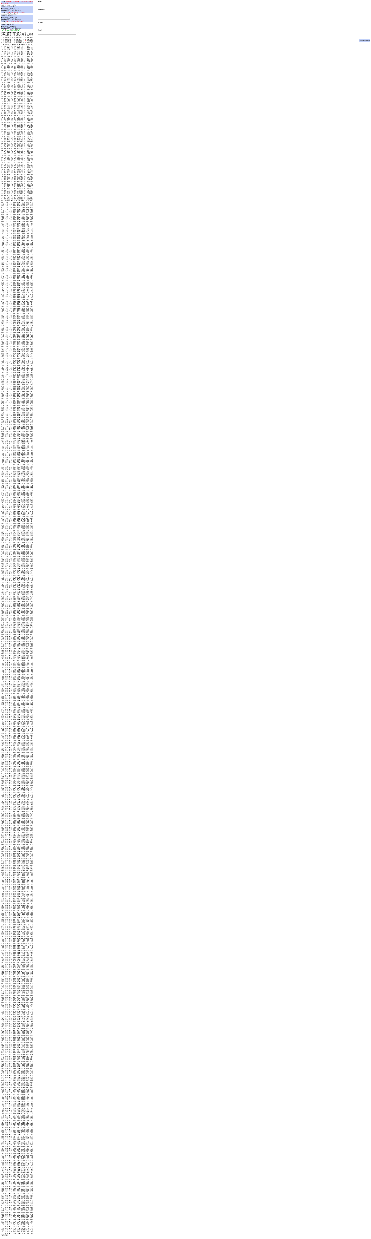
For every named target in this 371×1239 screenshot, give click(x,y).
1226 (31, 249)
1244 (6, 254)
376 (8, 93)
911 (25, 185)
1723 (2, 358)
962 (28, 194)
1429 (10, 294)
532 (28, 119)
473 (31, 108)
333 (31, 84)
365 (5, 91)
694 (2, 148)
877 (12, 180)
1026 (31, 206)
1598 (15, 331)
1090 (31, 220)
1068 (6, 216)
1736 (23, 360)
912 (28, 185)
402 (28, 96)
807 (12, 168)
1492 (6, 308)
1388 (6, 286)
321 (25, 82)
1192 (23, 242)
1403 (2, 289)
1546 (31, 319)
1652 (6, 343)
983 (31, 197)
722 (28, 152)
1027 (2, 207)
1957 (10, 409)
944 (2, 192)
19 (8, 36)
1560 (23, 322)
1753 (27, 364)
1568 (23, 324)
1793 (27, 372)
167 (12, 56)
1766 (15, 367)
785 (5, 164)
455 (5, 107)
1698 (31, 351)
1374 (15, 282)
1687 (19, 350)
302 (28, 79)
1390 (15, 286)
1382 (15, 284)
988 (15, 199)
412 (28, 98)
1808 (23, 376)
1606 (15, 332)
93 (6, 44)
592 (28, 129)
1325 (10, 272)
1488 (23, 306)
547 (12, 122)
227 (12, 67)
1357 (10, 279)
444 (2, 105)
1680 (23, 348)
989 (18, 199)
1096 (23, 221)
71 (23, 41)
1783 (19, 371)
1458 (31, 299)
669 (18, 143)
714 (2, 152)
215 (5, 65)
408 (15, 98)
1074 (31, 216)
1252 (6, 256)
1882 (31, 391)
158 (15, 55)
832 (28, 171)
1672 (23, 346)
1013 (10, 204)
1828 (6, 381)
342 (28, 86)
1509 (10, 312)
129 (18, 49)
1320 (23, 270)
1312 (23, 268)
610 (21, 133)
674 (2, 145)
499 (18, 114)
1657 (27, 343)
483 (31, 110)
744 (2, 157)
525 (5, 119)
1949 (10, 407)
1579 (2, 327)
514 (2, 117)
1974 (15, 412)
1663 (19, 345)
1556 (6, 322)
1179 (2, 240)
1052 (6, 213)
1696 (23, 351)
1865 (27, 388)
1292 (6, 265)
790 (21, 164)
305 (5, 81)
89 (30, 43)
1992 (23, 416)
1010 (31, 202)
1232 (23, 251)
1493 (10, 308)
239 (18, 69)
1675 (2, 348)
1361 (27, 279)
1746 (31, 362)
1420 (6, 292)
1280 (23, 261)
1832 (23, 381)
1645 (10, 341)
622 (28, 135)
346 (8, 88)
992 (28, 199)
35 (10, 37)
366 (8, 91)
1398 (15, 287)
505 (5, 115)
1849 (27, 384)
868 (15, 178)
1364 (6, 280)
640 (21, 138)
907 (12, 185)
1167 (19, 237)
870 (21, 178)
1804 (6, 376)
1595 (2, 331)
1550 (15, 320)
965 (5, 195)
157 (12, 55)
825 (5, 171)
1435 (2, 296)
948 (15, 192)
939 (18, 190)
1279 (19, 261)
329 (18, 84)
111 (25, 46)
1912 (23, 398)
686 (8, 147)
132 (28, 49)
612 (28, 133)
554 (2, 124)
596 (8, 131)
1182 (15, 240)
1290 (31, 263)
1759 (19, 365)
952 (28, 192)
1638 (15, 339)
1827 (2, 381)
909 (18, 185)
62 (3, 41)
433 (31, 102)
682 (28, 145)
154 (2, 55)
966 (8, 195)
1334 (15, 273)
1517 (10, 313)
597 (12, 131)
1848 (23, 384)
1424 (23, 292)
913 (31, 185)
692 (28, 147)
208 (15, 63)
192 (28, 60)
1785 (27, 371)
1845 (10, 384)
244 (2, 70)
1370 (31, 280)
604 (2, 133)
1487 (19, 306)
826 (8, 171)
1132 (6, 230)
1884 (6, 393)
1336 (23, 273)
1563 (2, 324)
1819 (2, 379)
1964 (6, 411)
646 (8, 140)
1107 (2, 225)
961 (25, 194)
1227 (2, 251)
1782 (15, 371)
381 (25, 93)
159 (18, 55)
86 (23, 43)
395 (5, 96)
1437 (10, 296)
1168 (23, 237)
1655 (19, 343)
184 (2, 60)
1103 (19, 223)
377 (12, 93)
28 (28, 36)
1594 (31, 329)
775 (5, 162)
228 (15, 67)
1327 (19, 272)
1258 (31, 256)
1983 (19, 414)
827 (12, 171)
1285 (10, 263)
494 (2, 114)
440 (21, 103)
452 (28, 105)
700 (21, 148)
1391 (19, 286)
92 (4, 44)
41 (23, 37)
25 (21, 36)
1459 (2, 301)
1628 (6, 338)
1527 (19, 315)
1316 (6, 270)
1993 (27, 416)
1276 (6, 261)
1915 (2, 400)
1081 (27, 218)
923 (31, 187)
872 (28, 178)
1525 (10, 315)
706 (8, 150)
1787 (2, 372)
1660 (6, 345)
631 (25, 136)
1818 (31, 378)
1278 (15, 261)
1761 (27, 365)
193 (31, 60)
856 (8, 176)
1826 (31, 379)
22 (15, 36)
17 (3, 36)
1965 (10, 411)
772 (28, 161)
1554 (31, 320)
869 (18, 178)
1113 (27, 225)
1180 (6, 240)
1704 (23, 353)
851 (25, 174)
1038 (15, 209)
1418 (31, 291)
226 (8, 67)
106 (8, 46)
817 (12, 169)
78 (6, 43)
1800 (23, 374)
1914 (31, 398)
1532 (6, 317)
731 (25, 154)
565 (5, 126)
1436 (6, 296)
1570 (31, 324)
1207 (19, 246)
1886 (15, 393)
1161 (27, 235)
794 (2, 166)
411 (25, 98)
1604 (6, 332)
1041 (27, 209)
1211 (2, 247)
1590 (15, 329)
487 (12, 112)
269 (18, 74)
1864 (23, 388)
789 (18, 164)
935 (5, 190)
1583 (19, 327)
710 (21, 150)
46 (1, 39)
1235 (2, 253)
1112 (23, 225)
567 (12, 126)
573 (31, 126)
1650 (31, 341)
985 (5, 199)
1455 (19, 299)
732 (28, 154)
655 (5, 141)
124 (2, 49)
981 (25, 197)
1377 (27, 282)
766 (8, 161)
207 (12, 63)
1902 (15, 397)
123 (31, 48)
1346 (31, 275)
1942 (15, 405)
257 (12, 72)
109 (18, 46)
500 (21, 114)
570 (21, 126)
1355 (2, 279)
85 (21, 43)
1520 (23, 313)
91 (1, 44)
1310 (15, 268)
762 (28, 159)
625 (5, 136)
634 (2, 138)
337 (12, 86)
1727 (19, 358)
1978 (31, 412)
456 (8, 107)
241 (25, 69)
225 (5, 67)
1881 (27, 391)
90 (32, 43)
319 (18, 82)
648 (15, 140)
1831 (19, 381)
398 (15, 96)
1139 (2, 232)
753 (31, 157)
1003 (2, 202)
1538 (31, 317)
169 (18, 56)
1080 (23, 218)
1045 (10, 211)
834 (2, 173)
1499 (2, 310)
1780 (6, 371)
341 (25, 86)
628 (15, 136)
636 (8, 138)
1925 (10, 402)
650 (21, 140)
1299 (2, 266)
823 (31, 169)
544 (2, 122)
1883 (2, 393)
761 (25, 159)
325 (5, 84)
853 (31, 174)
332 (28, 84)
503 (31, 114)
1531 (2, 317)
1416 (23, 291)
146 (8, 53)
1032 (23, 207)
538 (15, 121)
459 (18, 107)
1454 (15, 299)
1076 (6, 218)
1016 (23, 204)
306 (8, 81)
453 (31, 105)
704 (2, 150)
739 (18, 155)
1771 (2, 369)
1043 (2, 211)
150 (21, 53)
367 (12, 91)
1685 (10, 350)
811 (25, 168)
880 (21, 180)
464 (2, 108)
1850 (31, 384)
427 (12, 102)
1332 (6, 273)
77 (3, 43)
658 (15, 141)
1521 (27, 313)
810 (21, 168)
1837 (10, 383)
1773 (10, 369)
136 (8, 51)
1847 (19, 384)
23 (17, 36)
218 (15, 65)
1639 (19, 339)
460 (21, 107)
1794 (31, 372)
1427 (2, 294)
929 (18, 188)
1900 (6, 397)
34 (8, 37)
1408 (23, 289)
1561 (27, 322)
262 (28, 72)
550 (21, 122)
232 (28, 67)
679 (18, 145)
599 (18, 131)
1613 (10, 334)
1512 (23, 312)
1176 (23, 239)
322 (28, 82)
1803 (2, 376)
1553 (27, 320)
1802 (31, 374)
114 (2, 48)
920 (21, 187)
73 (28, 41)
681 (25, 145)
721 (25, 152)
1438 (15, 296)
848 (15, 174)
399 (18, 96)
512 (28, 115)
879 (18, 180)
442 (28, 103)
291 (25, 77)
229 (18, 67)
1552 (23, 320)
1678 (15, 348)
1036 (6, 209)
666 (8, 143)
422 (28, 100)
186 (8, 60)
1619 (2, 336)
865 (5, 178)
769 (18, 161)
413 (31, 98)
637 (12, 138)
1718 (15, 357)
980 (21, 197)
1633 (27, 338)
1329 (27, 272)
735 (5, 155)
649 (18, 140)
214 (2, 65)
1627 (2, 338)
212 (28, 63)
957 (12, 194)
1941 (10, 405)
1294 (15, 265)
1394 (31, 286)
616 (8, 135)
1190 (15, 242)
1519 (19, 313)
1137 (27, 230)
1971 (2, 412)
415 (5, 100)
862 (28, 176)
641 (25, 138)
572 (28, 126)
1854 (15, 386)
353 (31, 88)
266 (8, 74)
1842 (31, 383)
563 (31, 124)
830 (21, 171)
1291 (2, 265)
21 (12, 36)
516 (8, 117)
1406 (15, 289)
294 (2, 79)
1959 (19, 409)
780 (21, 162)
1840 (23, 383)
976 (8, 197)
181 (25, 58)
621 (25, 135)
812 (28, 168)
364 (2, 91)
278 (15, 76)
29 (30, 36)
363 (31, 89)
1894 (15, 395)
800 (21, 166)
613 (31, 133)
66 (12, 41)
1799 (19, 374)
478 (15, 110)
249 (18, 70)
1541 (10, 319)
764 (2, 161)
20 (10, 36)
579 (18, 128)
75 (32, 41)
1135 (19, 230)
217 (12, 65)
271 (25, 74)
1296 (23, 265)
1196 (6, 244)
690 (21, 147)
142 (28, 51)
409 (18, 98)
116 (8, 48)
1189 (10, 242)
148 (15, 53)
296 (8, 79)
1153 (27, 233)
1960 (23, 409)
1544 (23, 319)
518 (15, 117)
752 (28, 157)
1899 (2, 397)
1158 (15, 235)
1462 (15, 301)
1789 (10, 372)
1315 (2, 270)
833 (31, 171)
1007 (19, 202)
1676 (6, 348)
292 (28, 77)
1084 (6, 220)
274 (2, 76)
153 (31, 53)
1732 (6, 360)
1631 (19, 338)
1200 (23, 244)
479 (18, 110)
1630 (15, 338)
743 (31, 155)
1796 (6, 374)
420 (21, 100)
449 (18, 105)
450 (21, 105)
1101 (10, 223)
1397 (10, 287)
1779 (2, 371)
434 (2, 103)
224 (2, 67)
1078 (15, 218)
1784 (23, 371)
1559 (19, 322)
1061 (10, 214)
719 (18, 152)
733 (31, 154)
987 (12, 199)
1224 (23, 249)
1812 (6, 378)
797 (12, 166)
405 (5, 98)
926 (8, 188)
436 (8, 103)
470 (21, 108)
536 (8, 121)
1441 (27, 296)
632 (28, 136)
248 (15, 70)
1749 (10, 364)
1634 (31, 338)
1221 (10, 249)
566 (8, 126)
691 (25, 147)
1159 (19, 235)
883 (31, 180)
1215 (19, 247)
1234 (31, 251)
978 (15, 197)
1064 (23, 214)
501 (25, 114)
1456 (23, 299)
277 (12, 76)
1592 (23, 329)
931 (25, 188)
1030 (15, 207)
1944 (23, 405)
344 (2, 88)
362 (28, 89)
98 (17, 44)
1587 (2, 329)
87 (26, 43)
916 (8, 187)
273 (31, 74)
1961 (27, 409)
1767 (19, 367)
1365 (10, 280)
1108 (6, 225)
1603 (2, 332)
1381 (10, 284)
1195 (2, 244)
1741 (10, 362)
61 (1, 41)
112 (28, 46)
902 (28, 183)
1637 (10, 339)
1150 (15, 233)
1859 (2, 388)
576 (8, 128)
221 (25, 65)
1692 (6, 351)
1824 (23, 379)
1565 (10, 324)
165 (5, 56)
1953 (27, 407)
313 (31, 81)
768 (15, 161)
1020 (6, 206)
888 (15, 181)
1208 (23, 246)
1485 (10, 306)
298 (15, 79)
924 (2, 188)
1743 (19, 362)
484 (2, 112)
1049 (27, 211)
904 (2, 185)
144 (2, 53)
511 (25, 115)
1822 (15, 379)
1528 (23, 315)
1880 (23, 391)
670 (21, 143)
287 (12, 77)
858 (15, 176)
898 (15, 183)
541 (25, 121)
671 (25, 143)
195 (5, 62)
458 (15, 107)
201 (25, 62)
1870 (15, 390)
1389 (10, 286)
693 (31, 147)
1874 (31, 390)
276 (8, 76)
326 (8, 84)
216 (8, 65)
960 (21, 194)
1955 (2, 409)
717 (12, 152)
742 (28, 155)
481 (25, 110)
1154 (31, 233)
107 (12, 46)
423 (31, 100)
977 (12, 197)
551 (25, 122)
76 (1, 43)
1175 (19, 239)
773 (31, 161)
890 (21, 181)
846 (8, 174)
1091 (2, 221)
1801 (27, 374)
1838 (15, 383)
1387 (2, 286)
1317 (10, 270)
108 (15, 46)
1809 (27, 376)
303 (31, 79)
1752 (23, 364)
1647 (19, 341)
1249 (27, 254)
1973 (10, 412)
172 (28, 56)
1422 (15, 292)
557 (12, 124)
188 (15, 60)
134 (2, 51)
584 (2, 129)
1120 (23, 227)
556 (8, 124)
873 (31, 178)
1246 (15, 254)
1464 (23, 301)
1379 (2, 284)
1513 (27, 312)
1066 (31, 214)
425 (5, 102)
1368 (23, 280)
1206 (15, 246)
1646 (15, 341)
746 (8, 157)
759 (18, 159)
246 (8, 70)
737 (12, 155)
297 (12, 79)
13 (28, 34)
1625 (27, 336)
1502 (15, 310)
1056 (23, 213)
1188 (6, 242)
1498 (31, 308)
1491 (2, 308)
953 (31, 192)
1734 (15, 360)
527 (12, 119)
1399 (19, 287)
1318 (15, 270)
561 (25, 124)
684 (2, 147)
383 (31, 93)
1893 (10, 395)
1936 (23, 404)
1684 (6, 350)
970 (21, 195)
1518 (15, 313)
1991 (19, 416)
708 (15, 150)
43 (28, 37)
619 (18, 135)
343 (31, 86)
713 (31, 150)
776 (8, 162)
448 (15, 105)
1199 (19, 244)
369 (18, 91)
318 (15, 82)
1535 (19, 317)
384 (2, 95)
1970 (31, 411)
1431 (19, 294)
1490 (31, 306)
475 (5, 110)
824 (2, 171)
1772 (6, 369)
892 (28, 181)
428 (15, 102)
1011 (2, 204)
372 (28, 91)
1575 (19, 325)
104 (2, 46)
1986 (31, 414)
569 (18, 126)
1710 (15, 355)
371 (25, 91)
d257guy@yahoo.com (13, 10)
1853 (10, 386)
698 (15, 148)
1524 (6, 315)
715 (5, 152)
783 (31, 162)
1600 (23, 331)
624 (2, 136)
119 (18, 48)
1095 (19, 221)
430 (21, 102)
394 (2, 96)
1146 (31, 232)
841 (25, 173)
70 (21, 41)
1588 (6, 329)
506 (8, 115)
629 (18, 136)
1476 (6, 305)
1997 (10, 417)
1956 (6, 409)
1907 (2, 398)
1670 (15, 346)
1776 (23, 369)
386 (8, 95)
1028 (6, 207)
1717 (10, 357)
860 (21, 176)
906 (8, 185)
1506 (31, 310)
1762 (31, 365)
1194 (31, 242)
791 (25, 164)
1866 (31, 388)
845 (5, 174)
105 (5, 46)
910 (21, 185)
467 (12, 108)
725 (5, 154)
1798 (15, 374)
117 (12, 48)
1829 (10, 381)
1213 (10, 247)
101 (25, 44)
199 (18, 62)
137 (12, 51)
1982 (15, 414)
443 (31, 103)
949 (18, 192)
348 (15, 88)
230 (21, 67)
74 (30, 41)
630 (21, 136)
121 (25, 48)
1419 (2, 292)
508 (15, 115)
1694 (15, 351)
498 (15, 114)
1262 (15, 258)
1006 (15, 202)
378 (15, 93)
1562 (31, 322)
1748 (6, 364)
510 (21, 115)
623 (31, 135)
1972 (6, 412)
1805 (10, 376)
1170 (31, 237)
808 (15, 168)
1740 (6, 362)
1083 (2, 220)
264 (2, 74)
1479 (19, 305)
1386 (31, 284)
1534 (15, 317)
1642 (31, 339)
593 (31, 129)
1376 (23, 282)
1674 (31, 346)
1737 (27, 360)
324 (2, 84)
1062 (15, 214)
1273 (27, 259)
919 (18, 187)
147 (12, 53)
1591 (19, 329)
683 (31, 145)
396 (8, 96)
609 (18, 133)
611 (25, 133)
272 (28, 74)
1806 (15, 376)
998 (15, 200)
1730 (31, 358)
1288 (23, 263)
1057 (27, 213)
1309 (10, 268)
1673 (27, 346)
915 (5, 187)
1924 (6, 402)
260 (21, 72)
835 (5, 173)
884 (2, 181)
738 (15, 155)
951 (25, 192)
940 (21, 190)
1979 (2, 414)
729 (18, 154)
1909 (10, 398)
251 (25, 70)
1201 (27, 244)
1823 (19, 379)
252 (28, 70)
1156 (6, 235)
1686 (15, 350)
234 (2, 69)
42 (26, 37)
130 (21, 49)
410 (21, 98)
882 (28, 180)
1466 (31, 301)
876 (8, 180)
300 (21, 79)
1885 (10, 393)
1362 (31, 279)
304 (2, 81)
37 (15, 37)
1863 (19, 388)
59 (30, 39)
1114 (31, 225)
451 (25, 105)
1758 (15, 365)
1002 (31, 200)
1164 (6, 237)
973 (31, 195)
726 (8, 154)
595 (5, 131)
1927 (19, 402)
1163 (2, 237)
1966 (15, 411)
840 (21, 173)
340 (21, 86)
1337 (27, 273)
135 (5, 51)
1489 (27, 306)
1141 (10, 232)
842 (28, 173)
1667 (2, 346)
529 (18, 119)
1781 (10, 371)
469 (18, 108)
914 (2, 187)
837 (12, 173)
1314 (31, 268)
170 (21, 56)
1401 (27, 287)
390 (21, 95)
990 (21, 199)
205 (5, 63)
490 (21, 112)
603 (31, 131)
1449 (27, 298)
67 (15, 41)
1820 (6, 379)
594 (2, 131)
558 (15, 124)
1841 (27, 383)
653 (31, 140)
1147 (2, 233)
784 (2, 164)
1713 (27, 355)
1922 (31, 400)
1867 (2, 390)
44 (30, 37)
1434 (31, 294)
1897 (27, 395)
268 (15, 74)
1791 (19, 372)
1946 (31, 405)
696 (8, 148)
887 (12, 181)
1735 (19, 360)
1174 (15, 239)
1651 (2, 343)
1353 (27, 277)
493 (31, 112)
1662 (15, 345)
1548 (6, 320)
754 (2, 159)
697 (12, 148)
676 (8, 145)
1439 (19, 296)
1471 (19, 303)
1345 (27, 275)
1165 (10, 237)
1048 (23, 211)
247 (12, 70)
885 (5, 181)
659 (18, 141)
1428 (6, 294)
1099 (2, 223)
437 (12, 103)
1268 (6, 259)
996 (8, 200)
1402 (31, 287)
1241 (27, 253)
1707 (2, 355)
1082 (31, 218)
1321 (27, 270)
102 (28, 44)
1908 (6, 398)
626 (8, 136)
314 (2, 82)
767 (12, 161)
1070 (15, 216)
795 (5, 166)
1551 (19, 320)
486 (8, 112)
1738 (31, 360)
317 (12, 82)
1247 (19, 254)
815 (5, 169)
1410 (31, 289)
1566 (15, 324)
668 (15, 143)
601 (25, 131)
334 (2, 86)
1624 (23, 336)
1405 (10, 289)
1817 (27, 378)
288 (15, 77)
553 (31, 122)
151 (25, 53)
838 (15, 173)
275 (5, 76)
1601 (27, 331)
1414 (15, 291)
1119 (19, 227)
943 (31, 190)
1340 (6, 275)
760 (21, 159)
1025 (27, 206)
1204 (6, 246)
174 (2, 58)
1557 (10, 322)
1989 (10, 416)
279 (18, 76)
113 (31, 46)
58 (28, 39)
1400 (23, 287)
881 (25, 180)
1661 (10, 345)
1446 (15, 298)
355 (5, 89)
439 (18, 103)
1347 (2, 277)
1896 (23, 395)
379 (18, 93)
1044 (6, 211)
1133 (10, 230)
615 (5, 135)
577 (12, 128)
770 (21, 161)
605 (5, 133)
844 (2, 174)
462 (28, 107)
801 (25, 166)
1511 (19, 312)
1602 (31, 331)
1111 (19, 225)
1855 (19, 386)
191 (25, 60)
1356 (6, 279)
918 (15, 187)
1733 (10, 360)
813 (31, 168)
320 (21, 82)
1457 (27, 299)
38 (17, 37)
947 (12, 192)
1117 (10, 227)
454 (2, 107)
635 (5, 138)
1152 (23, 233)
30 (32, 36)
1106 (31, 223)
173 (31, 56)
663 (31, 141)
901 (25, 183)
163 (31, 55)
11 (23, 34)
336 (8, 86)
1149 (10, 233)
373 (31, 91)
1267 (2, 259)
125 (5, 49)
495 (5, 114)
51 (12, 39)
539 (18, 121)
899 (18, 183)
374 (2, 93)
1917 (10, 400)
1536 (23, 317)
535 (5, 121)
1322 (31, 270)
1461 (10, 301)
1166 (15, 237)
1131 (2, 230)
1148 (6, 233)
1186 (31, 240)
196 (8, 62)
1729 (27, 358)
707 (12, 150)
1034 (31, 207)
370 (21, 91)
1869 (10, 390)
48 (6, 39)
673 (31, 143)
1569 (27, 324)
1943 (19, 405)
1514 (31, 312)
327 (12, 84)
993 (31, 199)
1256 (23, 256)
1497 (27, 308)
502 (28, 114)
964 (2, 195)
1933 (10, 404)
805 (5, 168)
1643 (2, 341)
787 (12, 164)
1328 (23, 272)
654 (2, 141)
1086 (15, 220)
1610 (31, 332)
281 (25, 76)
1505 (27, 310)
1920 (23, 400)
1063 (19, 214)
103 (31, 44)
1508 (6, 312)
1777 (27, 369)
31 (1, 37)
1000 (22, 200)
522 (28, 117)
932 (28, 188)
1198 (15, 244)
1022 (15, 206)
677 (12, 145)
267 (12, 74)
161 (25, 55)
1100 (6, 223)
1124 (6, 228)
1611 (2, 334)
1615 (19, 334)
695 (5, 148)
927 (12, 188)
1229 (10, 251)
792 (28, 164)
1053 (10, 213)
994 (2, 200)
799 (18, 166)
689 (18, 147)
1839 (19, 383)
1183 (19, 240)
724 (2, 154)
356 (8, 89)
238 (15, 69)
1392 (23, 286)
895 (5, 183)
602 (28, 131)
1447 (19, 298)
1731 (2, 360)
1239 (19, 253)
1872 (23, 390)
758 (15, 159)
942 (28, 190)
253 (31, 70)
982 (28, 197)
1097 (27, 221)
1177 (27, 239)
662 (28, 141)
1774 (15, 369)
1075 (2, 218)
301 (25, 79)
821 (25, 169)
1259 (2, 258)
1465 (27, 301)
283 (31, 76)
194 (2, 62)
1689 (27, 350)
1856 (23, 386)
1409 (27, 289)
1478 (15, 305)
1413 (10, 291)
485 (5, 112)
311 (25, 81)
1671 (19, 346)
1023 (19, 206)
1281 (27, 261)
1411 (2, 291)
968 (15, 195)
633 (31, 136)
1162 (31, 235)
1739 (2, 362)
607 (12, 133)
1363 (2, 280)
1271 (19, 259)
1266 (31, 258)
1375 (19, 282)
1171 (2, 239)
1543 (19, 319)
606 (8, 133)
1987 (2, 416)
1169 (27, 237)
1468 (6, 303)
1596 (6, 331)
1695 (19, 351)
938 (15, 190)
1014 (15, 204)
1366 (15, 280)
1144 (23, 232)
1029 (10, 207)
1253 (10, 256)
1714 (31, 355)
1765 (10, 367)
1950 (15, 407)
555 (5, 124)
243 (31, 69)
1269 (10, 259)
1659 (2, 345)
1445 (10, 298)
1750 (15, 364)
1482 (31, 305)
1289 (27, 263)
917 (12, 187)
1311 (19, 268)
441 (25, 103)
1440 (23, 296)
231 (25, 67)
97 (15, 44)
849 (18, 174)
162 (28, 55)
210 (21, 63)
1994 (31, 416)
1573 (10, 325)
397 (12, 96)
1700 (6, 353)
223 (31, 65)
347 (12, 88)
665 (5, 143)
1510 (15, 312)
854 (2, 176)
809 (18, 168)
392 (28, 95)
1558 (15, 322)
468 (15, 108)
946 (8, 192)
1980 (6, 414)
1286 (15, 263)
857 (12, 176)
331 (25, 84)
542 (28, 121)
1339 (2, 275)
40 (21, 37)
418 (15, 100)
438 (15, 103)
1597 (10, 331)
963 (31, 194)
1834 (31, 381)
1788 (6, 372)
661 (25, 141)
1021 (10, 206)
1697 (27, 351)
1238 (15, 253)
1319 (19, 270)
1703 (19, 353)
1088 (23, 220)
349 (18, 88)
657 (12, 141)
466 (8, 108)
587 (12, 129)
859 (18, 176)
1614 (15, 334)
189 (18, 60)
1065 (27, 214)
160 (21, 55)
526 (8, 119)
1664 (23, 345)
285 (5, 77)
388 (15, 95)
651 (25, 140)
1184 (23, 240)
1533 (10, 317)
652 (28, 140)
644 (2, 140)
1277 (10, 261)
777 (12, 162)
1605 (10, 332)
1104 (23, 223)
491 (25, 112)
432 (28, 102)
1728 (23, 358)
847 (12, 174)
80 (10, 43)
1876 (6, 391)
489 (18, 112)
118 (15, 48)
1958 (15, 409)
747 (12, 157)
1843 (2, 384)
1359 (19, 279)
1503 (19, 310)
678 (15, 145)
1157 (10, 235)
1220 (6, 249)
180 (21, 58)
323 (31, 82)
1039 (19, 209)
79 (8, 43)
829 (18, 171)
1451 (2, 299)
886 (8, 181)
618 (15, 135)
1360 (23, 279)
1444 (6, 298)
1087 (19, 220)
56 (23, 39)
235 (5, 69)
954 (2, 194)
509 (18, 115)
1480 (23, 305)
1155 (2, 235)
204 (2, 63)
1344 (23, 275)
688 (15, 147)
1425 (27, 292)
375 (5, 93)
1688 (23, 350)
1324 (6, 272)
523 (31, 117)
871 (25, 178)
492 (28, 112)
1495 (19, 308)
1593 (27, 329)
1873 (27, 390)
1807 (19, 376)
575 (5, 128)
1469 (10, 303)
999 (19, 200)
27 (26, 36)
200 (21, 62)
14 (30, 34)
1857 (27, 386)
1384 (23, 284)
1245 (10, 254)
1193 (27, 242)
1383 (19, 284)
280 (21, 76)
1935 (19, 404)
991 (25, 199)
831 (25, 171)
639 (18, 138)
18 (6, 36)
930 (21, 188)
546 (8, 122)
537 (12, 121)
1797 (10, 374)
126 (8, 49)
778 (15, 162)
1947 (2, 407)
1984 (23, 414)
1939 (2, 405)
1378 (31, 282)
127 (12, 49)
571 (25, 126)
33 (6, 37)
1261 (10, 258)
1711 (19, 355)
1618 (31, 334)
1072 (23, 216)
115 (5, 48)
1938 (31, 404)
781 (25, 162)
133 (31, 49)
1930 (31, 402)
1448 (23, 298)
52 (15, 39)
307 (12, 81)
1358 (15, 279)
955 (5, 194)
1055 (19, 213)
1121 (27, 227)
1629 (10, 338)
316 (8, 82)
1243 (2, 254)
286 (8, 77)
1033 (27, 207)
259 (18, 72)
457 (12, 107)
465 (5, 108)
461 (25, 107)
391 (25, 95)
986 (8, 199)
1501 (10, 310)
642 (28, 138)
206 (8, 63)
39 (19, 37)
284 (2, 77)
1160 (23, 235)
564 (2, 126)
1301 (10, 266)
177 (12, 58)
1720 (23, 357)
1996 (6, 417)
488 (15, 112)
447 (12, 105)
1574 (15, 325)
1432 (23, 294)
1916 (6, 400)
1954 (31, 407)
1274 (31, 259)
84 (19, 43)
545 (5, 122)
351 (25, 88)
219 (18, 65)
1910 (15, 398)
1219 (2, 249)
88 (28, 43)
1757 (10, 365)
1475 (2, 305)
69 (19, 41)
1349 (10, 277)
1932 (6, 404)
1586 (31, 327)
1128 (23, 228)
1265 (27, 258)
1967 (19, 411)
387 (12, 95)
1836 (6, 383)
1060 (6, 214)
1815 (19, 378)
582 (28, 128)
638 (15, 138)
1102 (15, 223)
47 (3, 39)
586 (8, 129)
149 (18, 53)
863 (31, 176)
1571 (2, 325)
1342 (15, 275)
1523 (2, 315)
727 (12, 154)
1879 (19, 391)
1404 (6, 289)
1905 (27, 397)
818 (15, 169)
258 (15, 72)
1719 (19, 357)
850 (21, 174)
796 (8, 166)
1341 (10, 275)
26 (23, 36)
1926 (15, 402)
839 (18, 173)
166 (8, 56)
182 (28, 58)
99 (20, 44)
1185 (27, 240)
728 (15, 154)
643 (31, 138)
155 (5, 55)
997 (12, 200)
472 (28, 108)
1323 (2, 272)
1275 (2, 261)
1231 (19, 251)
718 (15, 152)
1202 (31, 244)
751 (25, 157)
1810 (31, 376)
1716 (6, 357)
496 (8, 114)
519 (18, 117)
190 (21, 60)
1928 (23, 402)
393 (31, 95)
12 (25, 34)
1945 (27, 405)
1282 (31, 261)
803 (31, 166)
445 (5, 105)
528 (15, 119)
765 (5, 161)
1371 (2, 282)
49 (8, 39)
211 (25, 63)
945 (5, 192)
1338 (31, 273)
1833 (27, 381)
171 (25, 56)
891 (25, 181)
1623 (19, 336)
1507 (2, 312)
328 (15, 84)
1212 (6, 247)
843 (31, 173)
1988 (6, 416)
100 (22, 44)
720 (21, 152)
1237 (10, 253)
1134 (15, 230)
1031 (19, 207)
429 (18, 102)
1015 (19, 204)
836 (8, 173)
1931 (2, 404)
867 (12, 178)
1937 (27, 404)
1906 (31, 397)
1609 (27, 332)
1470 (15, 303)
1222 (15, 249)
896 (8, 183)
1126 (15, 228)
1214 (15, 247)
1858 (31, 386)
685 (5, 147)
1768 (23, 367)
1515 (2, 313)
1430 (15, 294)
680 (21, 145)
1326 (15, 272)
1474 (31, 303)
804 (2, 168)
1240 (23, 253)
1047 (19, 211)
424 (2, 102)
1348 (6, 277)
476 (8, 110)
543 (31, 121)
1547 (2, 320)
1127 (19, 228)
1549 (10, 320)
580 (21, 128)
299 (18, 79)
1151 (19, 233)
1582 (15, 327)
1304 (23, 266)
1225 (27, 249)
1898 (31, 395)
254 (2, 72)
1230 (15, 251)
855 (5, 176)
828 (15, 171)
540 (21, 121)
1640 (23, 339)
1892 (6, 395)
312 (28, 81)
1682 (31, 348)
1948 (6, 407)
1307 (2, 268)
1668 (6, 346)
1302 (15, 266)
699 (18, 148)
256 (8, 72)
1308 (6, 268)
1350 (15, 277)
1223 (19, 249)
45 (32, 37)
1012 (6, 204)
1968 (23, 411)
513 (31, 115)
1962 (31, 409)
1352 (23, 277)
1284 (6, 263)
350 (21, 88)
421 (25, 100)
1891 (2, 395)
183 (31, 58)
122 (28, 48)
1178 (31, 239)
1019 (2, 206)
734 (2, 155)
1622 (15, 336)
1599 (19, 331)
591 (25, 129)
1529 (27, 315)
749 (18, 157)
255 (5, 72)
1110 (15, 225)
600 (21, 131)
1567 (19, 324)
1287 (19, 263)
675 (5, 145)
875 (5, 180)
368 (15, 91)
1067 (2, 216)
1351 (19, 277)
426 (8, 102)
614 (2, 135)
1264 (23, 258)
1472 (23, 303)
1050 (31, 211)
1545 (27, 319)
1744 (23, 362)
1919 (19, 400)
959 (18, 194)
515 (5, 117)
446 (8, 105)
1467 (2, 303)
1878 (15, 391)
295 (5, 79)
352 (28, 88)
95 (10, 44)
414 (2, 100)
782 (28, 162)
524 (2, 119)
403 (31, 96)
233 (31, 67)
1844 (6, 384)
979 (18, 197)
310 (21, 81)
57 (26, 39)
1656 (23, 343)
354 (2, 89)
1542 (15, 319)
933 (31, 188)
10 (21, 34)
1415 (19, 291)
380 (21, 93)
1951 (19, 407)
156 (8, 55)
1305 (27, 266)
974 (2, 197)
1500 (6, 310)
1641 (27, 339)
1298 (31, 265)
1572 (6, 325)
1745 (27, 362)
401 (25, 96)
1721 (27, 357)
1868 (6, 390)
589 (18, 129)
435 (5, 103)
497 (12, 114)
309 (18, 81)
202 (28, 62)
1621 (10, 336)
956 (8, 194)
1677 (10, 348)
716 (8, 152)
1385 (27, 284)
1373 (10, 282)
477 (12, 110)
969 (18, 195)
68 (17, 41)
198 (15, 62)
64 (8, 41)
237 (12, 69)
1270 (15, 259)
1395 (2, 287)
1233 (27, 251)
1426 (31, 292)
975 (5, 197)
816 (8, 169)
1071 (19, 216)
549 (18, 122)
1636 (6, 339)
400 (21, 96)
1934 (15, 404)
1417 (27, 291)
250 (21, 70)
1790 (15, 372)
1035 (2, 209)
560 (21, 124)
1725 (10, 358)
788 (15, 164)
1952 (23, 407)
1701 (10, 353)
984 (2, 199)
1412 (6, 291)
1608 (23, 332)
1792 (23, 372)
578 (15, 128)
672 (28, 143)
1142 (15, 232)
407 (12, 98)
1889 (27, 393)
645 (5, 140)
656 (8, 141)
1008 (23, 202)
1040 (23, 209)
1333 (10, 273)
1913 (27, 398)
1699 (2, 353)
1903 (19, 397)
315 (5, 82)
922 (28, 187)
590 (21, 129)
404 (2, 98)
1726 (15, 358)
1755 (2, 365)
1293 (10, 265)
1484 (6, 306)
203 (31, 62)
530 (21, 119)
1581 (10, 327)
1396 (6, 287)
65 (10, 41)
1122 (31, 227)
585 (5, 129)
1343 (19, 275)
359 (18, 89)
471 (25, 108)
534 (2, 121)
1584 (23, 327)
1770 (31, 367)
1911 (19, 398)
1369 (27, 280)
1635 (2, 339)
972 (28, 195)
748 (15, 157)
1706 (31, 353)
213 (31, 63)
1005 (10, 202)
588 (15, 129)
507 (12, 115)
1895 (19, 395)
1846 (15, 384)
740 (21, 155)
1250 (31, 254)
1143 (19, 232)
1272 (23, 259)
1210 (31, 246)
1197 (10, 244)
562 (28, 124)
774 (2, 162)
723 (31, 152)
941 (25, 190)
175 (5, 58)
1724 (6, 358)
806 (8, 168)
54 (19, 39)
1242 (31, 253)
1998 (15, 417)
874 (2, 180)
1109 (10, 225)
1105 (27, 223)
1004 (6, 202)
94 (8, 44)
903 (31, 183)
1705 (27, 353)
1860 (6, 388)
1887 (19, 393)
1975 (19, 412)
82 (15, 43)
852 (28, 174)
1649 (27, 341)
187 (12, 60)
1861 (10, 388)
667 (12, 143)
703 (31, 148)
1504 (23, 310)
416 (8, 100)
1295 (19, 265)
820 (21, 169)
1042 (31, 209)
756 (8, 159)
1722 (31, 357)
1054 (15, 213)
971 (25, 195)
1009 (27, 202)
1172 (6, 239)
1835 (2, 383)
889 (18, 181)
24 (19, 36)
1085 (10, 220)
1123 (2, 228)
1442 (31, 296)
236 (8, 69)
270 (21, 74)
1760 (23, 365)
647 (12, 140)
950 (21, 192)
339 (18, 86)
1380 (6, 284)
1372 (6, 282)
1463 (19, 301)
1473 (27, 303)
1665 (27, 345)
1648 (23, 341)
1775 (19, 369)
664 (2, 143)
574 (2, 128)
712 (28, 150)
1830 (15, 381)
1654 (15, 343)
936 (8, 190)
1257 (27, 256)
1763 (2, 367)
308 (15, 81)
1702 (15, 353)
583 (31, 128)
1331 (2, 273)
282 (28, 76)
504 (2, 115)
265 (5, 74)
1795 (2, 374)
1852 (6, 386)
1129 (27, 228)
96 (13, 44)
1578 (31, 325)
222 (28, 65)
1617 (27, 334)
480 (21, 110)
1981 (10, 414)
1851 (2, 386)
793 (31, 164)
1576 (23, 325)
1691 (2, 351)
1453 (10, 299)
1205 (10, 246)
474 (2, 110)
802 (28, 166)
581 (25, 128)
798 (15, 166)
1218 (31, 247)
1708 (6, 355)
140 (21, 51)
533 (31, 119)
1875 (2, 391)
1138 (31, 230)
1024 (23, 206)
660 (21, 141)
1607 (19, 332)
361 (25, 89)
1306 (31, 266)
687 (12, 147)
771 (25, 161)
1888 (23, 393)
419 (18, 100)
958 (15, 194)
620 (21, 135)
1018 (31, 204)
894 (2, 183)
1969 (27, 411)
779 (18, 162)
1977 (27, 412)
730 (21, 154)
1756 (6, 365)
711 (25, 150)
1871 (19, 390)
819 (18, 169)
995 (5, 200)
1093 (10, 221)
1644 (6, 341)
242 (28, 69)
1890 (31, 393)
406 (8, 98)
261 (25, 72)
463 (31, 107)
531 (25, 119)
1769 (27, 367)
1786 (31, 371)
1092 (6, 221)
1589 (10, 329)
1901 (10, 397)
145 (5, 53)
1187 (2, 242)
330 (21, 84)
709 (18, 150)
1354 (31, 277)
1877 (10, 391)
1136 (23, 230)
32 (3, 37)
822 (28, 169)
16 (1, 36)
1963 (2, 411)
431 (25, 102)
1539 (2, 319)
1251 (2, 256)
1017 (27, 204)
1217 (27, 247)
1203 (2, 246)
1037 (10, 209)
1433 (27, 294)
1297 (27, 265)
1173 (10, 239)
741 (25, 155)
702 (28, 148)
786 (8, 164)
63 (6, 41)
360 (21, 89)
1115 (2, 227)
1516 (6, 313)
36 (12, 37)
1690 (31, 350)
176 (8, 58)
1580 (6, 327)
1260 (6, 258)
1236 (6, 253)
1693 (10, 351)
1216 (23, 247)
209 (18, 63)
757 (12, 159)
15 (32, 34)
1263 (19, 258)
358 (15, 89)
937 (12, 190)
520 (21, 117)
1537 (27, 317)
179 (18, 58)
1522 (31, 313)
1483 (2, 306)
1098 (31, 221)
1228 (6, 251)
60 (32, 39)
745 (5, 157)
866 (8, 178)
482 (28, 110)
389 (18, 95)
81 (12, 43)
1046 (15, 211)
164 (2, 56)
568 (15, 126)
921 (25, 187)
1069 (10, 216)
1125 (10, 228)
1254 (15, 256)
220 (21, 65)
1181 (10, 240)
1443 (2, 298)
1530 (31, 315)
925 (5, 188)
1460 (6, 301)
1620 (6, 336)
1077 (10, 218)
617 (12, 135)
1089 (27, 220)
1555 (2, 322)
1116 (6, 227)
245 (5, 70)
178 (15, 58)
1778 (31, 369)
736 (8, 155)
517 (12, 117)
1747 (2, 364)
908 (15, 185)
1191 (19, 242)
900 (21, 183)
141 (25, 51)
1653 (10, 343)
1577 (27, 325)
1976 (23, 412)
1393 (27, 286)
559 (18, 124)
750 (21, 157)
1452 (6, 299)
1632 (23, 338)
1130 (31, 228)
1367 (19, 280)
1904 (23, 397)
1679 (19, 348)
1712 (23, 355)
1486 (15, 306)
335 (5, 86)
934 (2, 190)
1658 (31, 343)
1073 (27, 216)
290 (21, 77)
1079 (19, 218)
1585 (27, 327)
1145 (27, 232)
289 (18, 77)
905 (5, 185)
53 (17, 39)
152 (28, 53)
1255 (19, 256)
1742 (15, 362)
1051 (2, 213)
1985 (27, 414)
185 (5, 60)
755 (5, 159)
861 (25, 176)
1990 (15, 416)
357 (12, 89)
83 (17, 43)
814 (2, 169)
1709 (10, 355)
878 (15, 180)
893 (31, 181)
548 (15, 122)
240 (21, 69)
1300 (6, 266)
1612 (6, 334)
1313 (27, 268)
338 (15, 86)
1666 (31, 345)
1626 (31, 336)
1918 (15, 400)
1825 (27, 379)
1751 (19, 364)
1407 (19, 289)
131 (25, 49)
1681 (27, 348)
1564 (6, 324)
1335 (19, 273)
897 (12, 183)
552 (28, 122)
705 (5, 150)
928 (15, 188)
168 (15, 56)
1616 (23, 334)
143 (31, 51)
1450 (31, 298)
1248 (23, 254)
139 (18, 51)
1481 (27, 305)
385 (5, 95)
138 (15, 51)
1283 (2, 263)
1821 (10, 379)
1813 (10, 378)
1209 (27, 246)
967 (12, 195)
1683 (2, 350)
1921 (27, 400)
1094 (15, 221)
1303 (19, 266)
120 (21, 48)
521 (25, 117)
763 (31, 159)
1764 (6, 367)
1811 (2, 378)
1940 (6, 405)
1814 (15, 378)
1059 (2, 214)
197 (12, 62)
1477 (10, 305)
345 (5, 88)
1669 (10, 346)
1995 (2, 417)
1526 (15, 315)
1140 (6, 232)
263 (31, 72)
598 (15, 131)
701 (25, 148)
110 (21, 46)
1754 (31, 364)
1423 (19, 292)
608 (15, 133)
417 (12, 100)
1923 (2, 402)
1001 (27, 200)
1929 (27, 402)
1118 (15, 227)
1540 (6, 319)
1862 (15, 388)
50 (10, 39)
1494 (15, 308)
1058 (31, 213)
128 (15, 49)
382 (28, 93)
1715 (2, 357)
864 (2, 178)
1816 (23, 378)
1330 (31, 272)
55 (21, 39)
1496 (23, 308)
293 (31, 77)
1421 (10, 292)
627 (12, 136)
